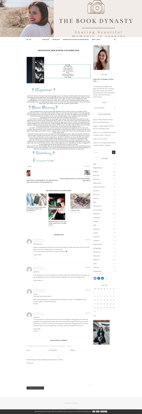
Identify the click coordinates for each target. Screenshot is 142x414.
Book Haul (96, 175)
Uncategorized (97, 271)
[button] (95, 278)
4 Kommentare (87, 166)
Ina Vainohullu (38, 267)
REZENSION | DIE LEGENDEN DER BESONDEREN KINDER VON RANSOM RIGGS (36, 209)
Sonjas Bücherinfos (39, 289)
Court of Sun (103, 139)
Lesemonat (96, 236)
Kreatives (95, 221)
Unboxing (96, 267)
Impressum (56, 39)
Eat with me (96, 191)
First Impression (97, 210)
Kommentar (30, 363)
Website (72, 350)
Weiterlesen (104, 411)
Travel (95, 263)
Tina (94, 119)
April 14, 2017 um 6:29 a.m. (39, 241)
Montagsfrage (97, 248)
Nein (98, 411)
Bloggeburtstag (97, 168)
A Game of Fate (75, 210)
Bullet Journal (97, 183)
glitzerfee (37, 313)
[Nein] (140, 412)
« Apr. (94, 315)
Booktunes (96, 179)
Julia (30, 166)
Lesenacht (96, 240)
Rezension (58, 47)
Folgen (99, 81)
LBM (94, 225)
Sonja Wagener (38, 239)
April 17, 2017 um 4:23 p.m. (39, 314)
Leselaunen (96, 229)
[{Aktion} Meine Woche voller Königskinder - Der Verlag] (87, 172)
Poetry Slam (96, 256)
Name (29, 350)
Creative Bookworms (99, 187)
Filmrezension (97, 206)
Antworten (88, 239)
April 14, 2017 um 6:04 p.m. (39, 291)
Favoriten (96, 198)
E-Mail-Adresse (53, 350)
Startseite (45, 39)
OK (94, 411)
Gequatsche (96, 213)
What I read (96, 39)
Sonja (34, 258)
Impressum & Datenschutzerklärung (76, 39)
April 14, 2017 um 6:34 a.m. (39, 269)
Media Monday (97, 244)
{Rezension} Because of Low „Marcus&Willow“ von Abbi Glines (57, 223)
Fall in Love (96, 194)
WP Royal (75, 403)
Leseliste (95, 233)
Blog (94, 164)
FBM (94, 202)
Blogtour (95, 171)
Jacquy (95, 126)
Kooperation (96, 217)
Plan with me (97, 252)
